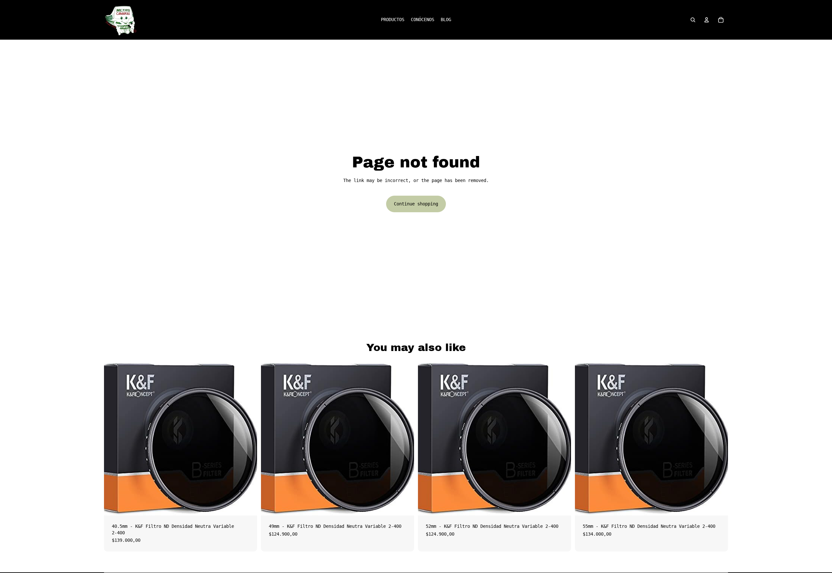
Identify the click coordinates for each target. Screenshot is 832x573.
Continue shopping (416, 203)
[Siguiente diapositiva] (247, 439)
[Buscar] (693, 20)
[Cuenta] (706, 20)
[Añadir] (247, 505)
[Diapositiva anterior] (114, 439)
